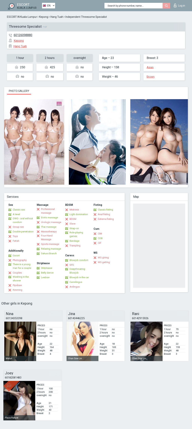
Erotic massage (49, 217)
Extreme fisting (106, 219)
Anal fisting (104, 214)
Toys (15, 236)
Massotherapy (49, 231)
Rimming (17, 289)
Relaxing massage (51, 248)
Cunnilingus (76, 282)
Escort (16, 255)
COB (100, 238)
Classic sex (19, 209)
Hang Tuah (56, 16)
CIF (99, 243)
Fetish (16, 240)
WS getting (104, 262)
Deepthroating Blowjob (77, 271)
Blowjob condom (79, 260)
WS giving (103, 257)
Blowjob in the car (79, 277)
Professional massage (48, 211)
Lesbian (45, 277)
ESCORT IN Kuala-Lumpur (22, 16)
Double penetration (23, 231)
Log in (181, 5)
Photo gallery (19, 90)
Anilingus (75, 286)
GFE (72, 264)
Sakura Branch (49, 253)
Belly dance (47, 272)
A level (16, 214)
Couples (17, 272)
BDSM (73, 219)
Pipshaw (17, 285)
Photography (20, 260)
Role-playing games (76, 234)
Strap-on (74, 228)
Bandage (74, 240)
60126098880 (23, 35)
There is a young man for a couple (22, 266)
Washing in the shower (21, 278)
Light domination (79, 214)
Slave (72, 223)
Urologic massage (51, 222)
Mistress (74, 209)
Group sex (18, 226)
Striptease (46, 268)
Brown (150, 76)
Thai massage (48, 226)
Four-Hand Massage (46, 237)
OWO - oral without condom (23, 220)
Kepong (43, 16)
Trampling (75, 245)
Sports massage (50, 244)
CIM (100, 233)
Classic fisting (105, 209)
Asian (150, 67)
